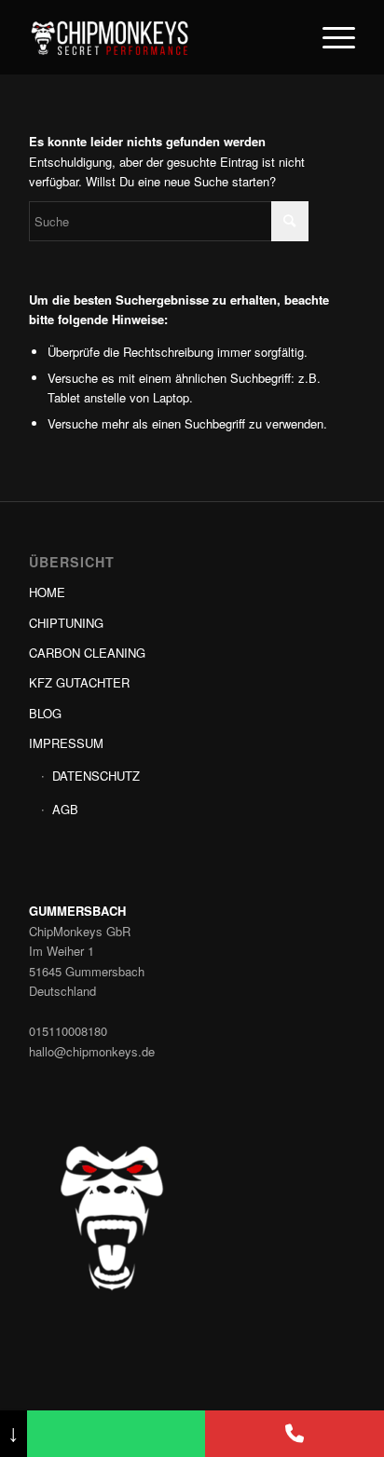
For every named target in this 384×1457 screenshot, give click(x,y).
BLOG (45, 713)
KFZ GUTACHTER (79, 682)
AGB (65, 809)
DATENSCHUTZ (96, 775)
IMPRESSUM (66, 743)
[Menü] (329, 37)
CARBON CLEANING (87, 652)
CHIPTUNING (66, 623)
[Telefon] (294, 1433)
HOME (47, 592)
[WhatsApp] (116, 1433)
